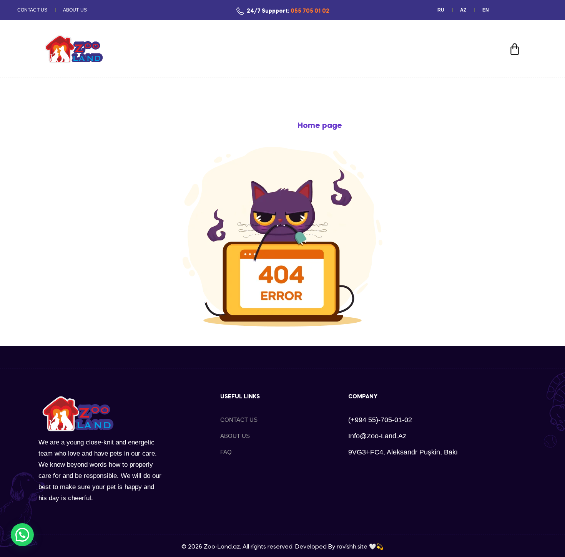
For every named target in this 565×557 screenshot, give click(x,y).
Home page (319, 126)
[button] (22, 534)
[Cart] (515, 49)
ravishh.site (352, 547)
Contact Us (32, 10)
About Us (75, 10)
